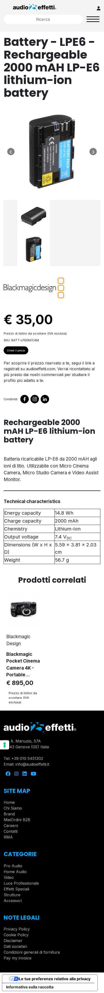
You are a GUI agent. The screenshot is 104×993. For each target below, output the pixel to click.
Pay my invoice (17, 958)
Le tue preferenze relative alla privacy (54, 978)
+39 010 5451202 (27, 758)
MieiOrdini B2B (17, 819)
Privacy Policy (17, 929)
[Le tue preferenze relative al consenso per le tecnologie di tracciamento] (4, 744)
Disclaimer (13, 940)
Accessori (13, 900)
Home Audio (15, 871)
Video (9, 877)
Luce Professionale (21, 883)
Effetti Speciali (16, 889)
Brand (9, 813)
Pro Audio (13, 865)
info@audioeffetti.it (32, 764)
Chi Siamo (13, 808)
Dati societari (15, 946)
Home (9, 802)
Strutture (12, 894)
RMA (8, 837)
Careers (11, 825)
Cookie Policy (16, 934)
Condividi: (11, 399)
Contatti (11, 831)
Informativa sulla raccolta (29, 987)
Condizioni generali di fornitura (32, 952)
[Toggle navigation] (93, 19)
